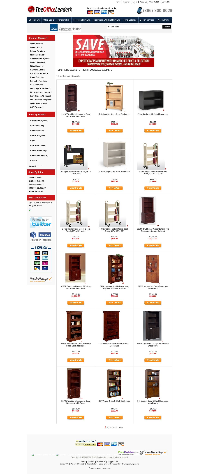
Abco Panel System (39, 121)
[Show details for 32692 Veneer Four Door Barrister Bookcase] (114, 341)
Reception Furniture (81, 20)
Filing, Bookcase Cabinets (97, 70)
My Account (101, 462)
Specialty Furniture (38, 81)
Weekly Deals (163, 20)
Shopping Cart (112, 462)
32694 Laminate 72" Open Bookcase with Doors (153, 345)
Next (115, 428)
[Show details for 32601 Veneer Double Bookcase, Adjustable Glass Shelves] (114, 284)
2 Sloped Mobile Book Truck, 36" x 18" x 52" (76, 173)
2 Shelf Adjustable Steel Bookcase (153, 114)
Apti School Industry (39, 155)
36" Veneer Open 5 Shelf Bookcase (114, 401)
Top (58, 70)
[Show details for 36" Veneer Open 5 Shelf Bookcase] (114, 399)
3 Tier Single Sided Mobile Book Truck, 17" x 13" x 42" (153, 173)
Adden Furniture (37, 131)
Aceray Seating (37, 126)
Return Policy (92, 464)
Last (121, 428)
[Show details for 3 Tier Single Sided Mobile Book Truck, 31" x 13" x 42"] (114, 227)
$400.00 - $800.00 (36, 184)
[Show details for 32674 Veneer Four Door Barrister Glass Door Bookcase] (76, 341)
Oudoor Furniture (37, 62)
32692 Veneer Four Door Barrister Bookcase (114, 345)
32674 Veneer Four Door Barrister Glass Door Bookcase (76, 345)
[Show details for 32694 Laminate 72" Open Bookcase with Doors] (153, 341)
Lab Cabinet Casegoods (40, 100)
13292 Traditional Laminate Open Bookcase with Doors (75, 115)
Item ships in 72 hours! (40, 88)
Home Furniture (37, 77)
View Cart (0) (154, 2)
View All (32, 166)
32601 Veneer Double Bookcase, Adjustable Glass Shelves (114, 287)
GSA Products (36, 85)
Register (126, 2)
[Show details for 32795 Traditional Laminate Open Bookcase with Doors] (76, 399)
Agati (32, 141)
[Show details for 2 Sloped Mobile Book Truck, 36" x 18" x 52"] (75, 169)
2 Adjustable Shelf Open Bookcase (114, 114)
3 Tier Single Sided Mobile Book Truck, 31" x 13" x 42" (114, 230)
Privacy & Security (78, 464)
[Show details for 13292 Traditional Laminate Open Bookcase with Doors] (75, 112)
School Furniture (37, 51)
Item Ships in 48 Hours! (40, 96)
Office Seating (36, 44)
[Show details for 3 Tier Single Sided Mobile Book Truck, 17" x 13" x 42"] (153, 169)
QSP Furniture (36, 107)
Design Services (147, 20)
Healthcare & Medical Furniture (107, 20)
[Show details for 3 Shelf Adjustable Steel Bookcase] (114, 169)
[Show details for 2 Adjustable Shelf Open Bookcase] (114, 112)
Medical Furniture (38, 55)
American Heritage (38, 150)
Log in (135, 2)
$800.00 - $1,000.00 (37, 188)
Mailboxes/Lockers (38, 103)
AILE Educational (37, 145)
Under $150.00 (35, 178)
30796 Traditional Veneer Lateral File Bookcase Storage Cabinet (153, 230)
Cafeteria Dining (37, 70)
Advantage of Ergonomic (130, 464)
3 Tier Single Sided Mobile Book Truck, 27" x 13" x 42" (76, 230)
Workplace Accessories (40, 92)
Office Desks (48, 20)
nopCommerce (104, 468)
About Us (143, 2)
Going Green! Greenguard (109, 464)
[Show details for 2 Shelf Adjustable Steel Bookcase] (153, 112)
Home (118, 2)
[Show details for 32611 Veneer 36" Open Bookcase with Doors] (153, 284)
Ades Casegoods (37, 136)
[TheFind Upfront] (87, 455)
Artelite (33, 160)
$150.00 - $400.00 (36, 181)
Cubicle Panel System (40, 59)
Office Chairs (34, 20)
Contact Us (166, 2)
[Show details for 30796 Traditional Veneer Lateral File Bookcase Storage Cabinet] (153, 227)
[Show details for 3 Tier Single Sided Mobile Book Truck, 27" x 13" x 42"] (75, 227)
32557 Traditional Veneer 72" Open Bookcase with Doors (76, 287)
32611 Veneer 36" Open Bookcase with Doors (153, 287)
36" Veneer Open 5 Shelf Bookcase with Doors (152, 402)
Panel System (63, 20)
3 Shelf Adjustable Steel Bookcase (114, 172)
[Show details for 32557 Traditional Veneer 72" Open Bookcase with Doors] (75, 284)
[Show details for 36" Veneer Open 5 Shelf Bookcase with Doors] (153, 399)
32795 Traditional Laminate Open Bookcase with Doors (75, 402)
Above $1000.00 (36, 191)
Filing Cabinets (130, 20)
